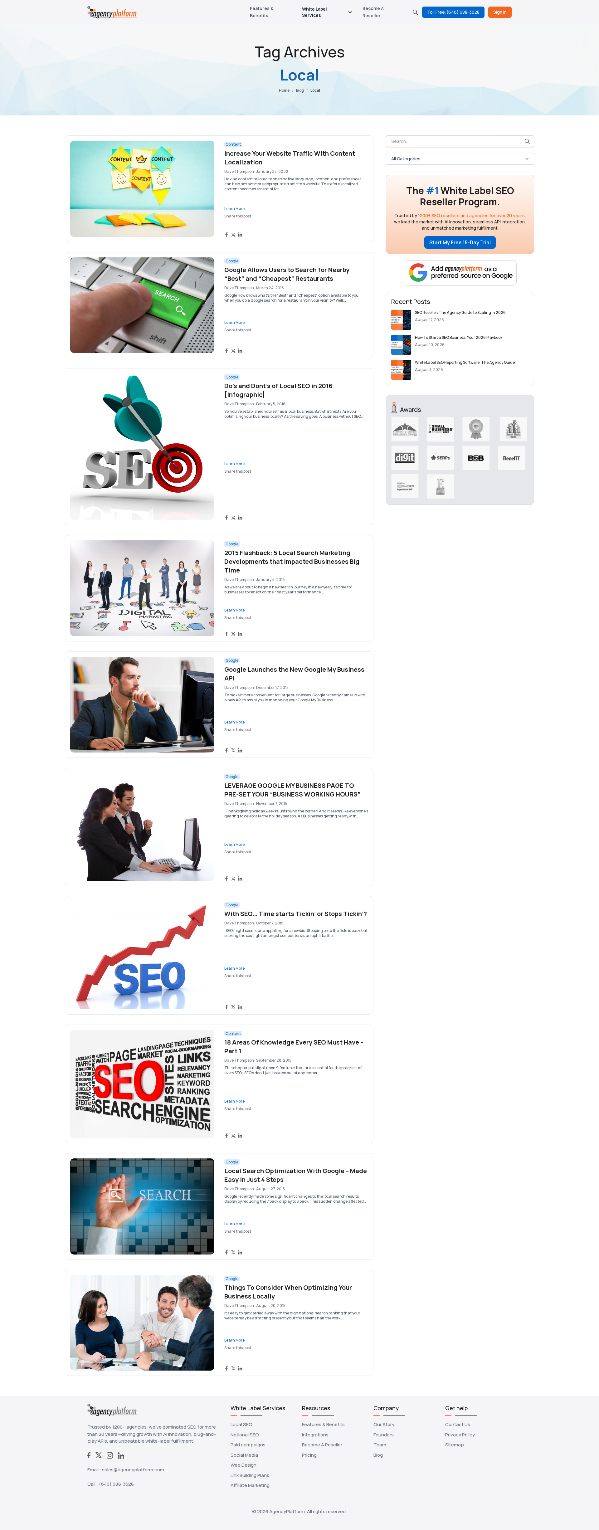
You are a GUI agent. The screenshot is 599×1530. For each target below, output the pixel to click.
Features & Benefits (323, 1424)
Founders (383, 1434)
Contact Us (457, 1424)
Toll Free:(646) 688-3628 (453, 12)
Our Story (383, 1424)
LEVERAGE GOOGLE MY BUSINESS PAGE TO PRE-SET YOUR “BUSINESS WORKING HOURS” (292, 789)
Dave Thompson (239, 171)
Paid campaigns (248, 1444)
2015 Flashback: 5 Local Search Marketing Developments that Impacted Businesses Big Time (291, 561)
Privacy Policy (460, 1434)
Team (379, 1444)
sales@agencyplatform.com (133, 1469)
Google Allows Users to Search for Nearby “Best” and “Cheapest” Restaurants (286, 274)
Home (284, 90)
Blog (300, 90)
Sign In (500, 12)
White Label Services (314, 12)
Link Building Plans (250, 1475)
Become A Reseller (322, 1444)
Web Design (243, 1465)
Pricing (309, 1455)
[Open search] (415, 12)
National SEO (245, 1434)
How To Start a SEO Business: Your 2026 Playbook (458, 337)
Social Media (244, 1455)
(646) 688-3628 (116, 1484)
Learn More (234, 208)
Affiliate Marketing (250, 1485)
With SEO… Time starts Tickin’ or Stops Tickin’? (295, 913)
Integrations (315, 1434)
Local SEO (241, 1424)
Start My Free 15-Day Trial (460, 242)
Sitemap (454, 1444)
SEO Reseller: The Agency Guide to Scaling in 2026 (460, 312)
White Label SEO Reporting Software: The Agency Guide (465, 362)
